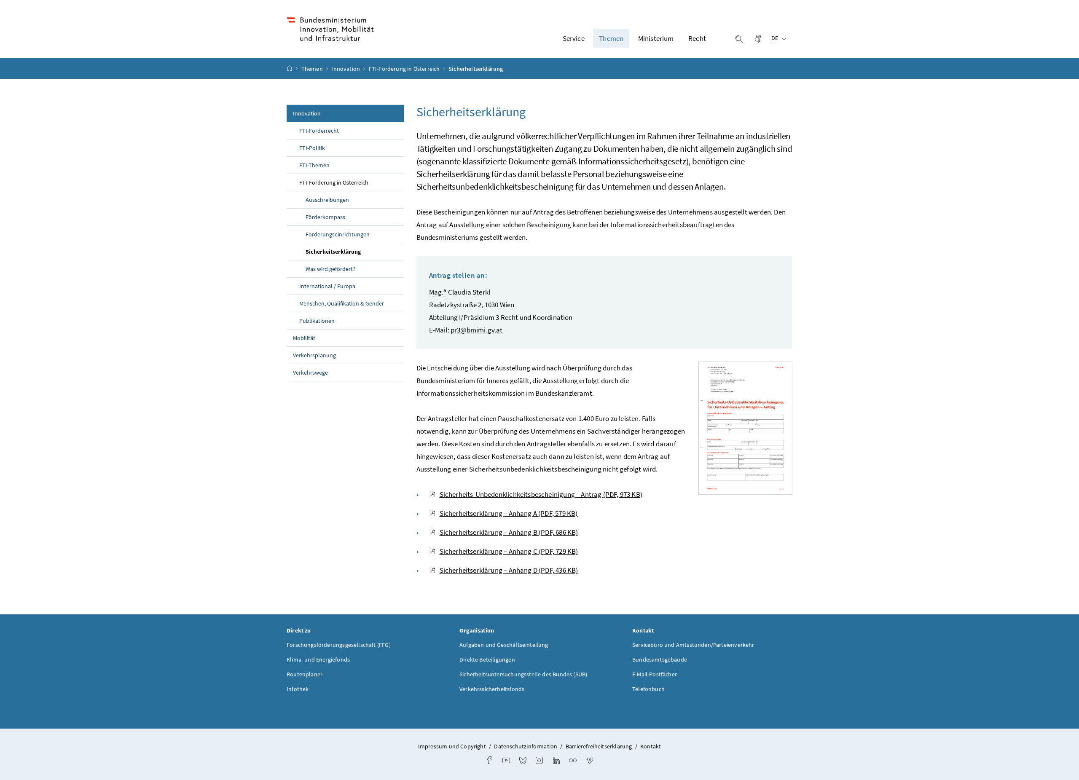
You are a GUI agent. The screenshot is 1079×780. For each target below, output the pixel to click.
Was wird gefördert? (330, 269)
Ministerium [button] (656, 38)
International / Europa (327, 286)
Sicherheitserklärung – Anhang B (509, 532)
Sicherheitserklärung (353, 251)
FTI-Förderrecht (319, 130)
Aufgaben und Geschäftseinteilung (503, 645)
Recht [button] (697, 38)
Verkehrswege (310, 372)
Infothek (298, 689)
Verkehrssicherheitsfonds (491, 689)
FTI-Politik (312, 148)
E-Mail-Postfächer (654, 674)
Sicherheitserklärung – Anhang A (509, 513)
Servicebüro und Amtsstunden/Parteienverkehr (693, 645)
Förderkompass (325, 217)
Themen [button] (611, 38)
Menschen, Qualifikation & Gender (341, 303)
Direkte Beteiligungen (487, 659)
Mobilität (304, 338)
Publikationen (317, 320)
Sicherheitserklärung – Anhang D (509, 570)
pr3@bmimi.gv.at (477, 330)
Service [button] (574, 38)
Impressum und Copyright (452, 746)
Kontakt (650, 746)
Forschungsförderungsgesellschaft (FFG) (339, 645)
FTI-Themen (314, 165)
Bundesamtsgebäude (659, 659)
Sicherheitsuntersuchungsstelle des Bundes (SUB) (523, 674)
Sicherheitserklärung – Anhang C (509, 551)
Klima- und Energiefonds (318, 659)
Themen (312, 68)
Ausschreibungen (327, 200)
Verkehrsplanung (314, 355)
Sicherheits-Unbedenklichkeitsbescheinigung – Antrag (541, 494)
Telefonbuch (648, 689)
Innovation (346, 68)
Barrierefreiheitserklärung (599, 746)
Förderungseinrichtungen (338, 234)
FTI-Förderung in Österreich (405, 68)
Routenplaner (304, 674)
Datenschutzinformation (525, 746)
